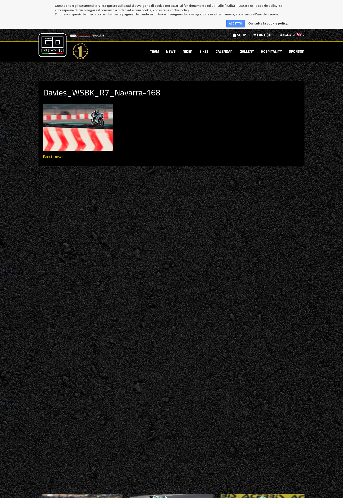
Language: (287, 35)
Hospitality (271, 51)
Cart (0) (263, 35)
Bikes (204, 51)
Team (154, 51)
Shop (241, 35)
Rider (187, 51)
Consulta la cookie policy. (268, 23)
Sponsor (296, 51)
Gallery (247, 51)
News (171, 51)
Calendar (224, 51)
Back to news (53, 156)
